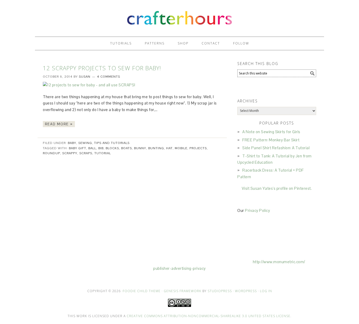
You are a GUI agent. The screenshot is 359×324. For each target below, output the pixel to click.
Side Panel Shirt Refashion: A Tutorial (276, 147)
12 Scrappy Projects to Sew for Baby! (102, 68)
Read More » (59, 124)
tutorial (102, 153)
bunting (156, 148)
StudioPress (220, 291)
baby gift (77, 148)
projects (198, 148)
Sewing (85, 143)
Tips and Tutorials (112, 143)
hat (169, 148)
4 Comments (108, 76)
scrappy (69, 153)
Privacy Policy (257, 210)
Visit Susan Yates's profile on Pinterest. (277, 188)
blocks (112, 148)
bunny (140, 148)
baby (72, 143)
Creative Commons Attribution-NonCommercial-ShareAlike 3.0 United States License (208, 316)
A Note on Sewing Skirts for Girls (271, 131)
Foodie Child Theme (142, 291)
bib (101, 148)
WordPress (246, 291)
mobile (181, 148)
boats (126, 148)
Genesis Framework (182, 291)
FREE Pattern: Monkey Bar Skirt (270, 139)
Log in (266, 291)
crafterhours (179, 16)
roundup (51, 153)
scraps (85, 153)
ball (92, 148)
